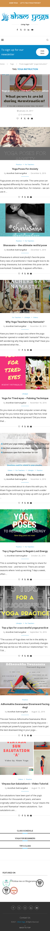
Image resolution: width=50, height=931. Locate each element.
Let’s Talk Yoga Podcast (30, 3)
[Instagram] (25, 30)
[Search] (47, 40)
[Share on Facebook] (22, 118)
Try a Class (25, 846)
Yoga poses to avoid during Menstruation (25, 91)
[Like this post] (18, 118)
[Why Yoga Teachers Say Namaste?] (25, 296)
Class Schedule (25, 831)
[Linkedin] (28, 30)
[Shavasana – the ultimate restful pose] (25, 219)
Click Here (42, 52)
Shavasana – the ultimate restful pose (25, 245)
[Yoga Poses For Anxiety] (25, 143)
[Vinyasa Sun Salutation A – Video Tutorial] (25, 758)
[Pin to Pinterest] (29, 118)
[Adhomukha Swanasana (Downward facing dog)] (25, 678)
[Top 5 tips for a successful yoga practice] (25, 602)
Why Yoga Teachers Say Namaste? (25, 322)
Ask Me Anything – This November (25, 474)
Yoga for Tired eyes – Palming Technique (25, 398)
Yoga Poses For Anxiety (25, 169)
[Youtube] (32, 30)
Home (2, 64)
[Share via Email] (32, 118)
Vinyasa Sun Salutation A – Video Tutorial (25, 783)
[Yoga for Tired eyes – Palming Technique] (25, 372)
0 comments (26, 114)
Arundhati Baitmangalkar (17, 173)
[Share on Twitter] (25, 118)
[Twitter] (21, 30)
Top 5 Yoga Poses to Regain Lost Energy (25, 551)
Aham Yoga (13, 3)
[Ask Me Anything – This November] (25, 449)
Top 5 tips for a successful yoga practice (25, 627)
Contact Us (25, 917)
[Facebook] (17, 30)
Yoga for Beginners (25, 838)
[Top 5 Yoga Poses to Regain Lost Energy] (25, 525)
